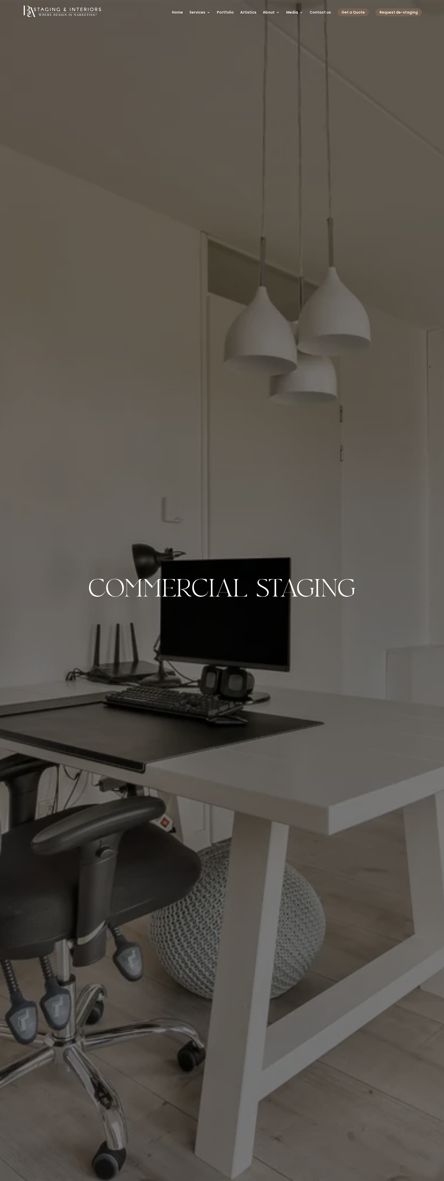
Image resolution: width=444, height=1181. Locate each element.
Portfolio (225, 13)
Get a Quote (353, 12)
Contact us (320, 13)
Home (177, 13)
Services (197, 13)
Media (292, 13)
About (269, 13)
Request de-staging (399, 12)
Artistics (248, 13)
